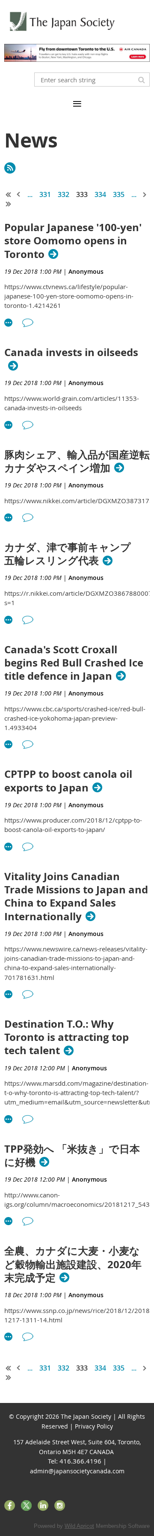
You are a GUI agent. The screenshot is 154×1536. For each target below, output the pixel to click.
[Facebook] (9, 1505)
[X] (26, 1505)
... (30, 194)
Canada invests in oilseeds (71, 352)
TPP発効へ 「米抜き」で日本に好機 (72, 1155)
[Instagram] (59, 1505)
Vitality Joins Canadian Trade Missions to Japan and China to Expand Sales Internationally (76, 896)
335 (118, 194)
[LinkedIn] (43, 1505)
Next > (145, 194)
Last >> (8, 204)
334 (100, 194)
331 (45, 194)
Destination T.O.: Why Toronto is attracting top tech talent (66, 1037)
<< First (8, 194)
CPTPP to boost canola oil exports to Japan (68, 781)
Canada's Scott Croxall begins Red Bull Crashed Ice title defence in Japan (73, 663)
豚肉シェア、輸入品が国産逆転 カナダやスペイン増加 (77, 461)
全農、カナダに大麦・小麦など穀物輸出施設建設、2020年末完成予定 (73, 1264)
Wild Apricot (79, 1526)
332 (63, 194)
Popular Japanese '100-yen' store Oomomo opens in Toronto (73, 241)
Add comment (27, 323)
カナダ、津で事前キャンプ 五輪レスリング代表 (72, 554)
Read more (8, 323)
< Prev (19, 194)
